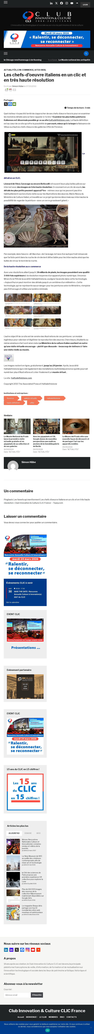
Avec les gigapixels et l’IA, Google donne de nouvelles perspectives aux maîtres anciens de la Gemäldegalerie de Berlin (46, 441)
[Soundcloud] (77, 3)
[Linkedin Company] (51, 3)
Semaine (28, 833)
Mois (39, 833)
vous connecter (22, 522)
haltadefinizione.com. (59, 120)
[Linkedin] (11, 950)
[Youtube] (72, 3)
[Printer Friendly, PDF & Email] (10, 90)
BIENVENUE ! (31, 1017)
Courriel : (8, 989)
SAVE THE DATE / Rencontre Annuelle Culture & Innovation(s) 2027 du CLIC (28, 594)
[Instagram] (67, 3)
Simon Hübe (18, 86)
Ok (48, 1030)
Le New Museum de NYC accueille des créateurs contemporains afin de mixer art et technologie (32, 859)
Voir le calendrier (12, 602)
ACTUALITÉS (10, 70)
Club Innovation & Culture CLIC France (47, 1010)
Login (85, 5)
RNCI (62, 1017)
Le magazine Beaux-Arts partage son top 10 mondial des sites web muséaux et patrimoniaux (32, 909)
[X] (56, 3)
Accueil (21, 1017)
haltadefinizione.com (21, 378)
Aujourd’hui (14, 833)
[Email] (14, 104)
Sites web (40, 70)
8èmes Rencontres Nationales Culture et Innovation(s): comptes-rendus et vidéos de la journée (31, 844)
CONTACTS (71, 1017)
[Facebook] (61, 3)
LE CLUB (43, 1017)
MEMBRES (53, 1017)
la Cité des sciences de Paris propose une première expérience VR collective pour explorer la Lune (32, 877)
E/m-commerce (25, 70)
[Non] (91, 1027)
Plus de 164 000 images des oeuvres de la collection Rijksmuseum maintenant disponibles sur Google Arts (33, 893)
